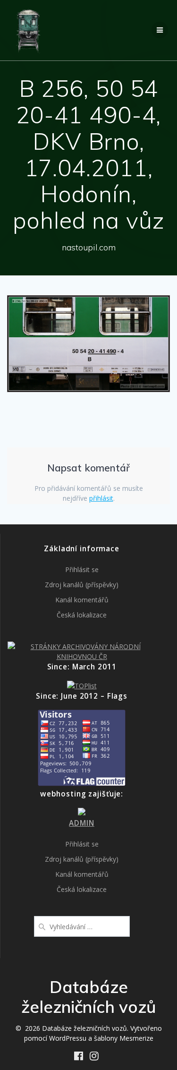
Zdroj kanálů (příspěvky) (81, 584)
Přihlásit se (82, 569)
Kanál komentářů (82, 599)
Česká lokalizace (82, 614)
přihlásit (101, 498)
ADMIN (81, 823)
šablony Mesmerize (123, 1038)
